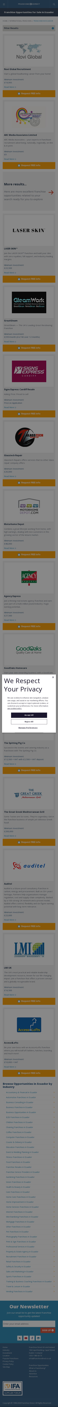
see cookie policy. (14, 708)
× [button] (53, 677)
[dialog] (29, 703)
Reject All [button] (29, 722)
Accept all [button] (29, 715)
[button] (29, 727)
